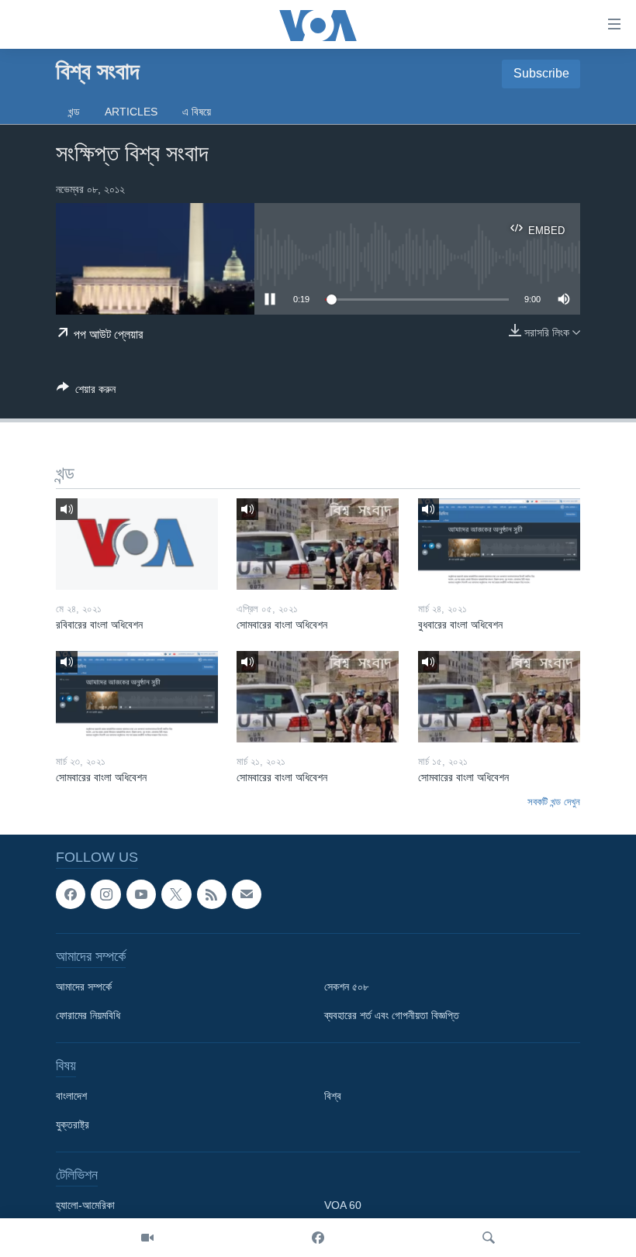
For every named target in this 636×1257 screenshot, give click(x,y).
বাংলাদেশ (71, 1096)
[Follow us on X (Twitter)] (176, 894)
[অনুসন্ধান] (488, 1237)
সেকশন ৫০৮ (346, 986)
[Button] (86, 391)
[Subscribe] (246, 894)
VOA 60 (342, 1205)
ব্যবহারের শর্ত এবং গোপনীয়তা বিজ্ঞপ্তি (391, 1015)
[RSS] (211, 894)
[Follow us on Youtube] (141, 894)
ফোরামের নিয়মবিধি (88, 1015)
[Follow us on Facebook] (70, 894)
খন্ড (74, 111)
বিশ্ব (332, 1096)
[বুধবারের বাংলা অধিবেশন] (499, 544)
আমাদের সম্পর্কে (84, 986)
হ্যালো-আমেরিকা (85, 1205)
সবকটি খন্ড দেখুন (553, 802)
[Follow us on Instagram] (105, 894)
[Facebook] (318, 1237)
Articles (131, 111)
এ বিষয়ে (196, 111)
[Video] (147, 1237)
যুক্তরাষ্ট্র (72, 1124)
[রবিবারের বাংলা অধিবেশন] (137, 544)
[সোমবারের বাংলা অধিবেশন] (318, 544)
